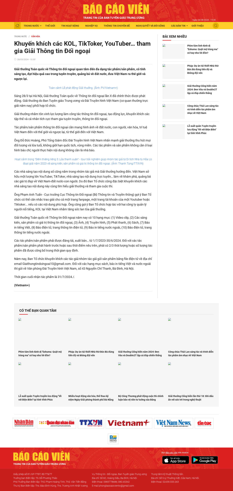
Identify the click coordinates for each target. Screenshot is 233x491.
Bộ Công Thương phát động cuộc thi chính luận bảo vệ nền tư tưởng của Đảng (140, 398)
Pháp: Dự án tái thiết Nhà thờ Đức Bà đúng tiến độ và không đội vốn (203, 69)
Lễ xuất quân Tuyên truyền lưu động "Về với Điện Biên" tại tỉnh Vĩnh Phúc (201, 129)
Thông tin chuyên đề (117, 25)
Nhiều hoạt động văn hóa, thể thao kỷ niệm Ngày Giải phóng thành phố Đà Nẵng (90, 398)
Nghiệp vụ (91, 25)
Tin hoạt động (70, 25)
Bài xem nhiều (175, 36)
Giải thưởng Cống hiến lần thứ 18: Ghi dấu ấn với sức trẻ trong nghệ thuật (190, 398)
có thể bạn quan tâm (37, 310)
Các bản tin (178, 25)
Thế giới (50, 25)
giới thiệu (198, 25)
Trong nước (31, 25)
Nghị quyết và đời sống (150, 25)
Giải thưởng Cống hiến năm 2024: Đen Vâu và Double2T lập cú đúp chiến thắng (202, 89)
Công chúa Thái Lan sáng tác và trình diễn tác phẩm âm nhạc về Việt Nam (203, 109)
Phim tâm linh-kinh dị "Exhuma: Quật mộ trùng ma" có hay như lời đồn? (202, 49)
